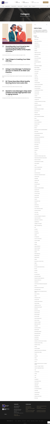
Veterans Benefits (37, 394)
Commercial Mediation (37, 88)
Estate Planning (36, 146)
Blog (29, 6)
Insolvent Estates (37, 195)
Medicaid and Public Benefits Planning (41, 406)
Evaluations (36, 150)
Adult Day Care (36, 43)
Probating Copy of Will (37, 297)
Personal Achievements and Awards (39, 287)
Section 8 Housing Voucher (38, 318)
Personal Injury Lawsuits (37, 289)
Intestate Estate (37, 204)
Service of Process (37, 320)
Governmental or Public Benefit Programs (40, 174)
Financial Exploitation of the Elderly (39, 161)
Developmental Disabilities (38, 105)
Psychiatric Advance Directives (38, 301)
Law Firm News (36, 212)
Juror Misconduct (37, 206)
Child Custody (36, 78)
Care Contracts (37, 71)
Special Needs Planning (37, 333)
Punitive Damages (37, 303)
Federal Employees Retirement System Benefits (41, 157)
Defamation (36, 103)
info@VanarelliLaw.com (26, 2)
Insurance (36, 199)
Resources (25, 6)
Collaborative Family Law (38, 86)
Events (35, 152)
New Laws (36, 268)
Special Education (37, 329)
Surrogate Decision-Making (38, 352)
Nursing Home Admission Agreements (39, 278)
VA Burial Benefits (37, 386)
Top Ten (36, 361)
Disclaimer (25, 423)
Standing (36, 346)
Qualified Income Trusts (38, 305)
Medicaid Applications (37, 253)
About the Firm (13, 6)
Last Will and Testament (38, 210)
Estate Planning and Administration (41, 411)
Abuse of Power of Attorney (38, 41)
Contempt (36, 95)
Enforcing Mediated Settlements (39, 133)
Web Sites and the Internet (38, 396)
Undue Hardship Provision (38, 381)
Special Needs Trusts (37, 335)
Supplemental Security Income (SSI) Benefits (40, 350)
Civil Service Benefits (37, 82)
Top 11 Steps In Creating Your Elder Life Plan (18, 60)
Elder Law (36, 127)
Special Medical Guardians (38, 331)
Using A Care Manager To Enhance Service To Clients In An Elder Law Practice (18, 70)
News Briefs (36, 270)
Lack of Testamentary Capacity (39, 208)
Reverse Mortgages (37, 314)
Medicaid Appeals (39, 407)
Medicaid (36, 251)
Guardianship (36, 178)
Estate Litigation (37, 144)
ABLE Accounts (36, 39)
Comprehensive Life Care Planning (41, 410)
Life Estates (36, 229)
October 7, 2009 (9, 84)
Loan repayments (37, 236)
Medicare (36, 259)
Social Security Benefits (38, 327)
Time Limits (36, 359)
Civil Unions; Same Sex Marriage (39, 84)
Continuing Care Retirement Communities (40, 101)
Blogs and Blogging (37, 67)
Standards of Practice (37, 344)
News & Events (20, 6)
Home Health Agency (37, 184)
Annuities (36, 48)
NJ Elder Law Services (28, 406)
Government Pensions (37, 172)
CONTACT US (46, 2)
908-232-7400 (18, 2)
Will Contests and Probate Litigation (30, 410)
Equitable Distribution (37, 135)
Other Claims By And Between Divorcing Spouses (41, 283)
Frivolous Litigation (37, 163)
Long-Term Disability (37, 240)
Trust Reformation (37, 371)
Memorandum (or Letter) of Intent (39, 261)
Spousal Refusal (37, 337)
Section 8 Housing (37, 316)
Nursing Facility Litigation (38, 276)
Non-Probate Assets (37, 274)
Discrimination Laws (37, 110)
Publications (28, 420)
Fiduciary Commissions (37, 159)
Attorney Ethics (36, 56)
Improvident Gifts (37, 189)
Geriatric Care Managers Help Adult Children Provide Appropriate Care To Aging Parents (18, 92)
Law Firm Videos (37, 214)
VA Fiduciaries (36, 390)
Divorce (35, 118)
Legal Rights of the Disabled (38, 223)
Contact (33, 6)
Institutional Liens (37, 197)
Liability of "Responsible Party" (38, 225)
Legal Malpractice (37, 221)
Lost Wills (36, 242)
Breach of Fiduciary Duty (38, 69)
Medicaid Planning (37, 255)
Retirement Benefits (37, 312)
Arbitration (36, 50)
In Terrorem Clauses (37, 193)
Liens (35, 227)
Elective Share (36, 131)
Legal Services (7, 6)
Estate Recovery (37, 148)
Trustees (36, 373)
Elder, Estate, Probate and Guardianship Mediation (41, 129)
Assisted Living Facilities (37, 54)
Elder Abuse (36, 125)
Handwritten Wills (37, 180)
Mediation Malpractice (37, 246)
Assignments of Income (38, 52)
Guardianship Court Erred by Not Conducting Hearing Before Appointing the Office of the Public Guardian (18, 48)
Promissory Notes (37, 299)
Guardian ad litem (37, 176)
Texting (35, 357)
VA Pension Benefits (37, 392)
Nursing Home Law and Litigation (30, 411)
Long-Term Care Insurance (38, 238)
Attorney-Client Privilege (38, 58)
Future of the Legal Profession (38, 167)
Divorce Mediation (37, 120)
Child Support (36, 80)
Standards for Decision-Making (38, 342)
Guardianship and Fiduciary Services (41, 408)
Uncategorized (36, 379)
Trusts (35, 375)
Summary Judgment (37, 348)
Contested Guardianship (38, 97)
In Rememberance (37, 191)
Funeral (35, 165)
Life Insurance (36, 231)
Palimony (36, 285)
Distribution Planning (37, 114)
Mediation (36, 244)
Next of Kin (36, 272)
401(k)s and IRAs (37, 37)
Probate (36, 295)
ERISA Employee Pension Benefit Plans (39, 137)
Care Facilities (36, 73)
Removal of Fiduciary (37, 310)
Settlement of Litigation (38, 322)
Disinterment (36, 112)
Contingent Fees (37, 99)
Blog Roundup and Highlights (38, 65)
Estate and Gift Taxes (37, 142)
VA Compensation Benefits (38, 388)
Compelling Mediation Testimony (39, 90)
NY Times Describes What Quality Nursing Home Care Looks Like (18, 82)
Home (3, 6)
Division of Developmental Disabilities (39, 116)
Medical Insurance (37, 257)
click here (42, 31)
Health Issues (36, 182)
